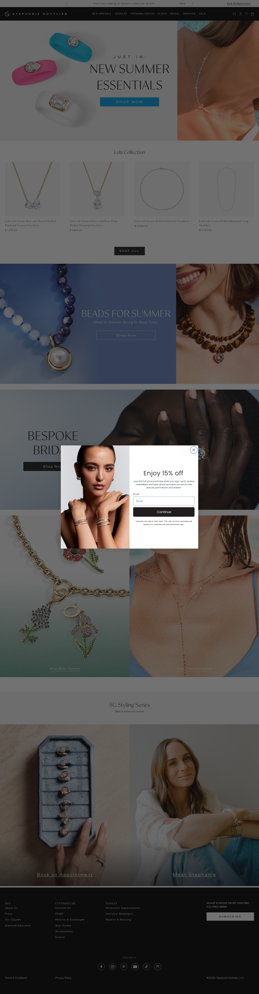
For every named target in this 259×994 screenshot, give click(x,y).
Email (136, 494)
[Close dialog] (194, 450)
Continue (164, 512)
